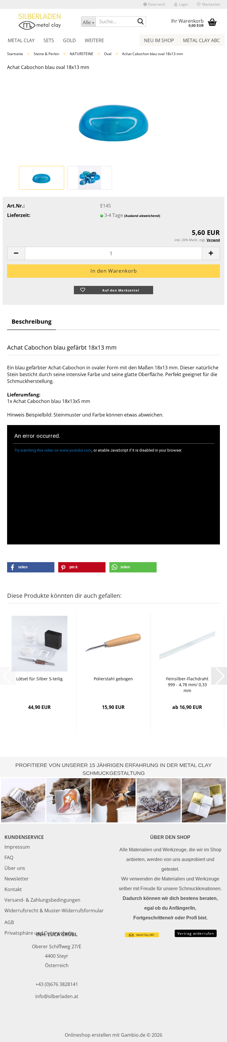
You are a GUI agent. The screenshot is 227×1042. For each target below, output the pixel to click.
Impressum (17, 847)
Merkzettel (210, 4)
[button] (154, 4)
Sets (48, 40)
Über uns (14, 868)
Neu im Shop (159, 40)
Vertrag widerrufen (195, 933)
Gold (69, 40)
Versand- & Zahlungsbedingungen (42, 900)
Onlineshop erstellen (88, 1035)
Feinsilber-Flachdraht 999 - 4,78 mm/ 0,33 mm (187, 684)
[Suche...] (140, 22)
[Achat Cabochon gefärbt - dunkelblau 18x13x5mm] (113, 119)
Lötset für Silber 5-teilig (39, 679)
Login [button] (182, 4)
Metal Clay (21, 40)
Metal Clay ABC (201, 40)
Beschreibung (31, 321)
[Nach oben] (211, 1033)
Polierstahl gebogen (113, 679)
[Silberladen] (39, 21)
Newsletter (16, 878)
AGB (9, 922)
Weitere (94, 40)
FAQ (8, 857)
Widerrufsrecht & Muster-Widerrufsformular (54, 910)
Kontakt (13, 889)
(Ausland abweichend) (142, 215)
